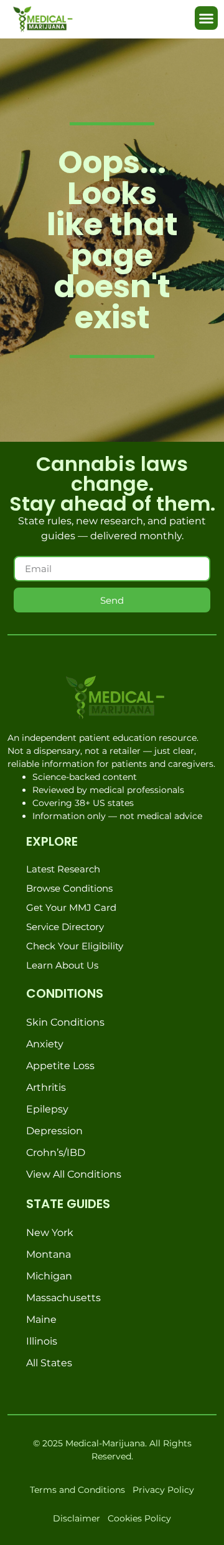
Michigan (49, 1276)
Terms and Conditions (77, 1489)
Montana (48, 1254)
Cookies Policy (139, 1518)
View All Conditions (73, 1174)
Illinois (41, 1341)
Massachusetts (63, 1298)
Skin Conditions (65, 1022)
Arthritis (46, 1087)
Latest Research (63, 869)
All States (49, 1363)
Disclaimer (76, 1518)
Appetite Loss (60, 1066)
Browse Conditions (69, 888)
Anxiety (44, 1044)
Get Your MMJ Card (71, 907)
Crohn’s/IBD (55, 1152)
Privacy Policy (163, 1489)
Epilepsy (47, 1109)
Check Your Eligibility (74, 946)
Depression (54, 1131)
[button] (206, 18)
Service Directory (65, 927)
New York (49, 1232)
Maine (41, 1319)
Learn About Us (62, 965)
